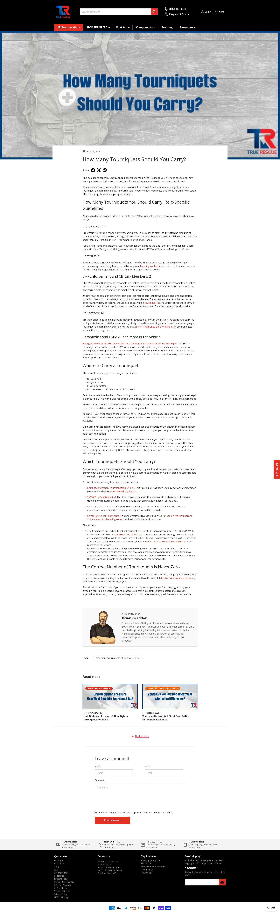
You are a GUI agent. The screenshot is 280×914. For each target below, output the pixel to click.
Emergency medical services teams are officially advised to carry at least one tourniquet (130, 343)
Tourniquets (147, 872)
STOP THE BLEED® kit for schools (155, 326)
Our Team (59, 863)
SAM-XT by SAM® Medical (101, 497)
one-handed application (123, 491)
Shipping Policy (61, 878)
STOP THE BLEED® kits (125, 534)
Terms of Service (62, 891)
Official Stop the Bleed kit (153, 866)
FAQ (56, 869)
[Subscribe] (222, 882)
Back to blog (142, 736)
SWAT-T (91, 506)
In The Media (60, 888)
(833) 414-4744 (105, 864)
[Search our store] (154, 11)
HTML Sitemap (61, 897)
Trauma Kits (147, 869)
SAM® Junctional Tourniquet (103, 515)
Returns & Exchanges (64, 882)
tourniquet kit (152, 302)
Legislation (59, 875)
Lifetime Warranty (62, 885)
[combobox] (119, 11)
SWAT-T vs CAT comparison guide (163, 541)
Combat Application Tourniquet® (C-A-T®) (110, 487)
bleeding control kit (150, 266)
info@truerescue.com (108, 861)
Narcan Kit (146, 863)
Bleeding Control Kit (150, 860)
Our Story (58, 860)
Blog (56, 866)
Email (147, 766)
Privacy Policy (60, 894)
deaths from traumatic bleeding (177, 578)
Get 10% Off (277, 469)
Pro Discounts (61, 872)
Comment (100, 780)
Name (98, 766)
